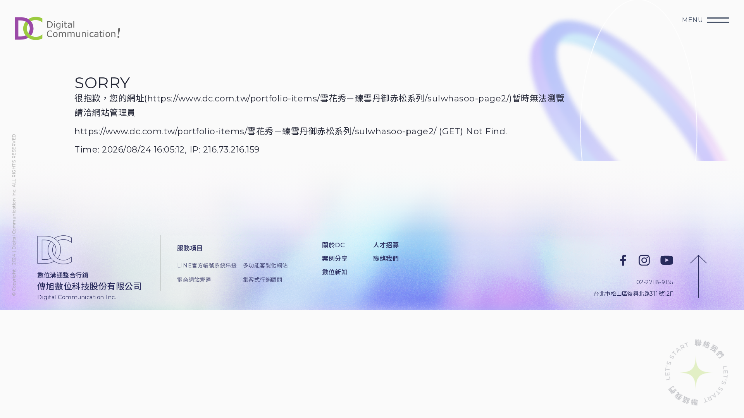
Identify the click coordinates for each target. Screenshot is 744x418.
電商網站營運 (194, 279)
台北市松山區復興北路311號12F (633, 293)
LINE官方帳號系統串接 (204, 265)
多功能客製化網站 (265, 265)
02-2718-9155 (654, 282)
